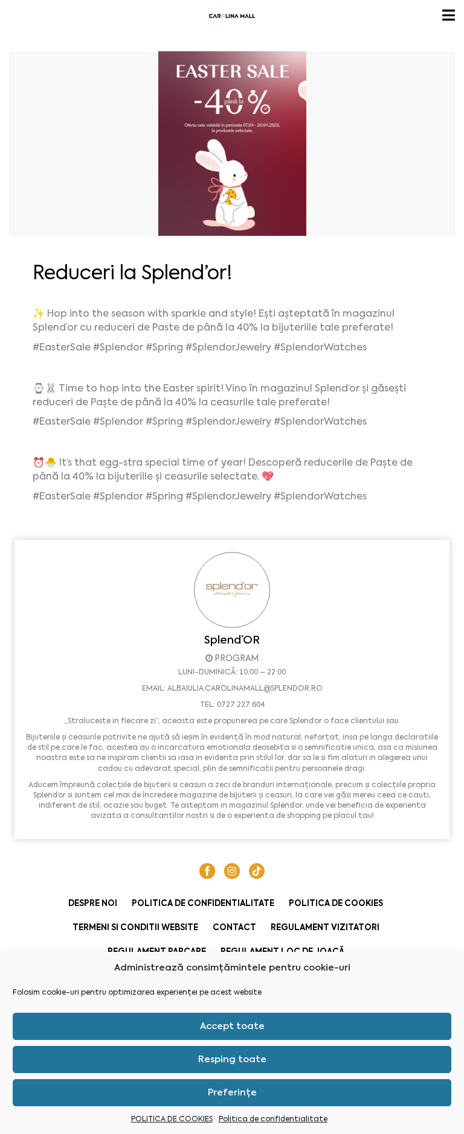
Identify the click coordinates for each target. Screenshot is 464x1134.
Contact (234, 927)
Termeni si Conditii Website (135, 927)
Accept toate (232, 1026)
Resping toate (232, 1059)
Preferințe (232, 1092)
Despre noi (92, 903)
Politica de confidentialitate (273, 1119)
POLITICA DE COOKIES (172, 1119)
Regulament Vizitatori (325, 927)
